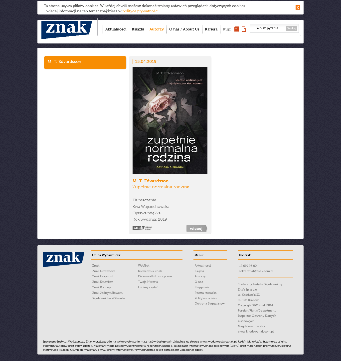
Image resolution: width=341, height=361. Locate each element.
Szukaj (291, 28)
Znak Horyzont (102, 276)
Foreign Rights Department (257, 310)
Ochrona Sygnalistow (210, 303)
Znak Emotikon (102, 282)
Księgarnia (202, 287)
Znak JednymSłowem (107, 293)
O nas (174, 29)
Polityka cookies (206, 298)
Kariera (211, 29)
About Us (191, 29)
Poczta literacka (206, 293)
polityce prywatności (141, 11)
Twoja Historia (148, 282)
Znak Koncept (102, 287)
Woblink (143, 265)
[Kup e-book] (244, 30)
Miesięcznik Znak (150, 271)
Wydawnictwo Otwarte (108, 298)
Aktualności (115, 29)
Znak (95, 265)
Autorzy (157, 29)
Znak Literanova (103, 271)
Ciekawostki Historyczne (155, 276)
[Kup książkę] (236, 30)
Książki (138, 29)
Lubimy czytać (148, 287)
